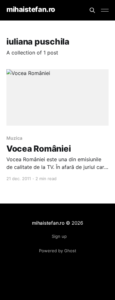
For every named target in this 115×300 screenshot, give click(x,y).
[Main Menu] (105, 10)
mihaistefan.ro (30, 9)
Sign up (59, 236)
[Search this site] (92, 10)
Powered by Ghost (57, 250)
